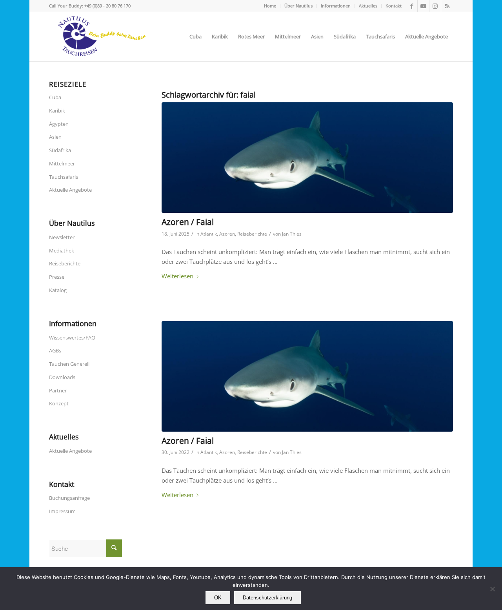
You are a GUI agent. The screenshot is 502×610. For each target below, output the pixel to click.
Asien (55, 136)
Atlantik (208, 234)
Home (270, 6)
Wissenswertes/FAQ (72, 337)
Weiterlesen (177, 276)
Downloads (62, 377)
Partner (58, 390)
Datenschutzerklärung (267, 598)
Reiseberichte (252, 234)
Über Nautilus (298, 6)
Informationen (336, 6)
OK (218, 598)
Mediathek (61, 250)
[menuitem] (270, 6)
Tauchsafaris (63, 176)
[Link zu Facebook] (411, 6)
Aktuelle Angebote (70, 189)
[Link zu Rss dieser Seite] (447, 6)
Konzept (59, 403)
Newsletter (62, 237)
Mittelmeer (62, 163)
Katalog (58, 290)
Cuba (55, 97)
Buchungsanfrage (69, 497)
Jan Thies (292, 234)
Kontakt (394, 6)
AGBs (55, 350)
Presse (56, 276)
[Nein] (492, 589)
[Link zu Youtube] (423, 6)
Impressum (62, 511)
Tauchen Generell (69, 363)
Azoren (227, 234)
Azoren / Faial (188, 221)
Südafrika (60, 150)
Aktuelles (368, 6)
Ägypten (59, 123)
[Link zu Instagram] (435, 6)
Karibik (57, 110)
